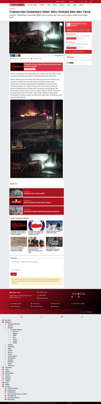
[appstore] (74, 297)
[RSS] (84, 294)
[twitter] (21, 316)
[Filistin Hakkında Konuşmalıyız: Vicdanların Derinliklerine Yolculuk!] (54, 241)
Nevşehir (10, 327)
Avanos (10, 354)
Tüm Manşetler (16, 306)
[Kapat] (100, 403)
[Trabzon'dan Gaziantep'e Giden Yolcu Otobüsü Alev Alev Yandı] (36, 38)
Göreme (10, 350)
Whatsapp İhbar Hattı (14, 324)
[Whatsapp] (81, 294)
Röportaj (7, 377)
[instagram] (41, 316)
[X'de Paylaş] (13, 55)
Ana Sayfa (8, 320)
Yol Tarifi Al (81, 38)
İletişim (7, 384)
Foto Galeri (8, 367)
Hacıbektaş (11, 346)
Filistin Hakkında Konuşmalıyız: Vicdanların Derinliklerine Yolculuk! (53, 249)
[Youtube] (78, 294)
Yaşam (15, 339)
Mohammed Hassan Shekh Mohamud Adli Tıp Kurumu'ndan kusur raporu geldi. (35, 250)
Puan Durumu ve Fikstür (79, 303)
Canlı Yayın (11, 365)
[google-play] (82, 297)
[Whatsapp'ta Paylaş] (16, 55)
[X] (73, 294)
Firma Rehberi (9, 373)
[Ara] (88, 5)
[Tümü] (89, 57)
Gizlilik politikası (62, 403)
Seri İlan (7, 375)
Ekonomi (62, 5)
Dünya (55, 5)
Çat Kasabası (11, 358)
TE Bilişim (89, 312)
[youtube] (62, 316)
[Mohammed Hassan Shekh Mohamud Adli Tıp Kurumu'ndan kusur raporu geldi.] (36, 241)
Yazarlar (7, 371)
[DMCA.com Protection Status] (70, 63)
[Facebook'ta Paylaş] (11, 55)
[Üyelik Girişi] (90, 1)
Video (7, 369)
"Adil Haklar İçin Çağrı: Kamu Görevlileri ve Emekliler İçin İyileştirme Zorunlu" (36, 233)
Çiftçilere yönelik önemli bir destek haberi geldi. (53, 232)
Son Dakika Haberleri (37, 306)
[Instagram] (75, 294)
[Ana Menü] (91, 5)
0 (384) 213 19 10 (72, 38)
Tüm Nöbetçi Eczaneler (79, 51)
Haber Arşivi (56, 306)
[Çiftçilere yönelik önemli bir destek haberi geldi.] (54, 225)
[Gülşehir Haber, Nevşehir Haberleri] (17, 4)
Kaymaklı (10, 360)
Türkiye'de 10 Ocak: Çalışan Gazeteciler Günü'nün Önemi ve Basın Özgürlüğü (18, 233)
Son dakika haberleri (16, 329)
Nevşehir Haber (32, 5)
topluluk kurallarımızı (25, 279)
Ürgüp (9, 348)
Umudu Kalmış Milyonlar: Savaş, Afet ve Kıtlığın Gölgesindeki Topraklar (17, 249)
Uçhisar (10, 352)
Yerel (48, 5)
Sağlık (74, 5)
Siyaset (81, 5)
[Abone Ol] (58, 55)
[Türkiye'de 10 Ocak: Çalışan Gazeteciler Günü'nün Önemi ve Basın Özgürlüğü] (19, 225)
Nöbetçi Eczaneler (16, 303)
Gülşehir (10, 345)
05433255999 (42, 295)
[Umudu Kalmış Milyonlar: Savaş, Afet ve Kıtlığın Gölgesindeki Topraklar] (19, 241)
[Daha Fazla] (19, 55)
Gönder (14, 274)
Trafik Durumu (56, 303)
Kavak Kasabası (12, 356)
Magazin (15, 333)
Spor (68, 5)
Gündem (42, 5)
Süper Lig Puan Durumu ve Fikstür (17, 394)
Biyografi (8, 379)
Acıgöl (10, 363)
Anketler (7, 380)
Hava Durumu (36, 303)
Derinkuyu (11, 361)
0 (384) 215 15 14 (72, 47)
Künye (7, 382)
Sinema (15, 343)
